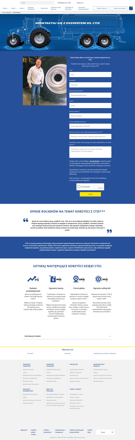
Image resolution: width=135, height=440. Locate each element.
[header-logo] (10, 3)
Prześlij (90, 194)
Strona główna (6, 12)
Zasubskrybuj (94, 161)
